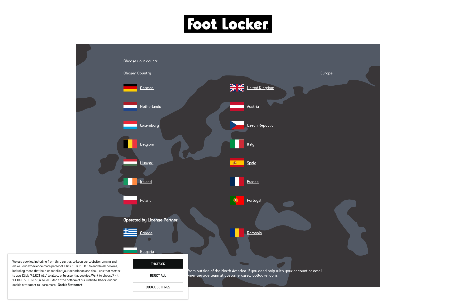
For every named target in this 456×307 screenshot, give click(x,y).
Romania (254, 232)
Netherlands (150, 106)
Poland (146, 200)
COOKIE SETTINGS (158, 287)
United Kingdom (260, 87)
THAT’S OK (158, 264)
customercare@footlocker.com (250, 275)
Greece (146, 232)
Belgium (147, 144)
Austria (253, 106)
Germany (148, 87)
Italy (250, 144)
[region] (98, 276)
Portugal (254, 200)
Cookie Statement (70, 285)
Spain (251, 162)
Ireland (146, 181)
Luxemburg (149, 125)
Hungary (147, 162)
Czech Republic (260, 125)
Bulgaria (147, 251)
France (253, 181)
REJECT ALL (158, 275)
